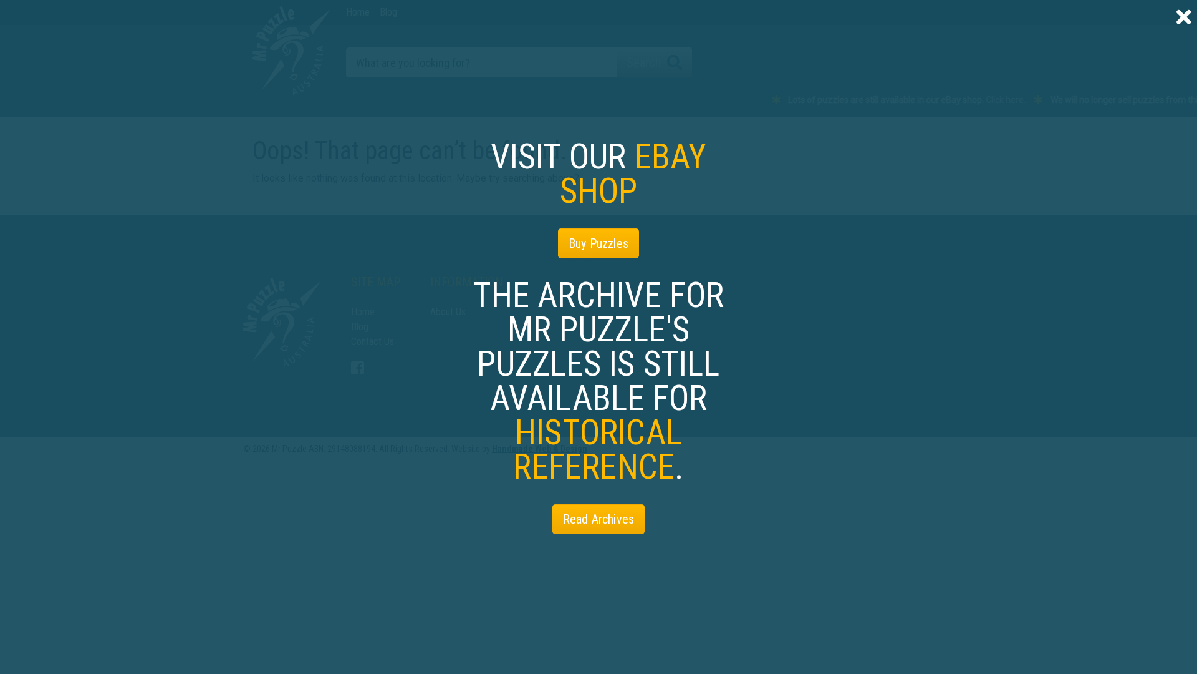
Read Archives (599, 519)
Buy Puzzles (598, 243)
